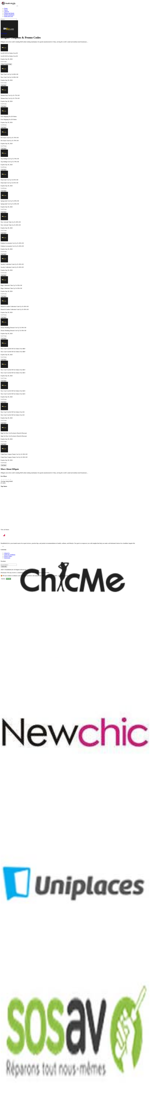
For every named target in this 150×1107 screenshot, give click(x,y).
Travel (6, 10)
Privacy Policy (8, 556)
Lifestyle (6, 11)
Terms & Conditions (9, 554)
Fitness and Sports (9, 13)
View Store (4, 33)
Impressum (7, 558)
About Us (7, 553)
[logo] (9, 5)
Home (6, 8)
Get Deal (3, 85)
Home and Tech (8, 16)
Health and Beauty (9, 14)
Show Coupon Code (6, 64)
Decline (3, 578)
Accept (8, 578)
